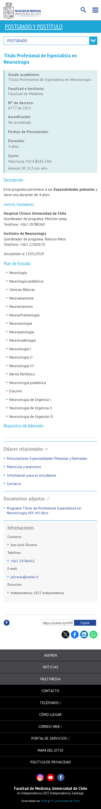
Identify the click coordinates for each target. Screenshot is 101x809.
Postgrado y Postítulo (34, 27)
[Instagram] (40, 777)
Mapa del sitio (50, 750)
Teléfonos (49, 702)
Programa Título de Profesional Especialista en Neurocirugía (44, 510)
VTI (52, 801)
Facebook (75, 634)
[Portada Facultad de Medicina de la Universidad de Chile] (22, 10)
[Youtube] (50, 777)
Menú (95, 10)
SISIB (44, 801)
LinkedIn (84, 634)
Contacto (14, 483)
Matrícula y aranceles (24, 466)
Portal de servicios (49, 738)
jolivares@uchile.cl (24, 577)
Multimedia (50, 679)
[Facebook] (60, 777)
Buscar (83, 10)
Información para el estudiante (31, 475)
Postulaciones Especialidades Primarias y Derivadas (47, 458)
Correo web (49, 726)
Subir (7, 628)
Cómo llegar (50, 714)
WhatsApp (93, 634)
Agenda (50, 655)
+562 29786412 (23, 561)
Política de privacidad (50, 762)
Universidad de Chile (67, 801)
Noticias (50, 667)
